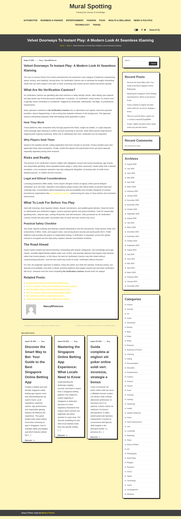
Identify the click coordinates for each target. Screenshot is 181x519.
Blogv (129, 341)
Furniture (130, 395)
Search (153, 30)
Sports (129, 476)
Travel (97, 25)
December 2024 (133, 232)
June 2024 (131, 259)
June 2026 (131, 173)
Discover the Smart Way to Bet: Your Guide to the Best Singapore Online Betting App (140, 86)
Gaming (130, 399)
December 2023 (133, 286)
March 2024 (131, 272)
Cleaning (130, 354)
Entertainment (75, 20)
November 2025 (133, 205)
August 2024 (131, 250)
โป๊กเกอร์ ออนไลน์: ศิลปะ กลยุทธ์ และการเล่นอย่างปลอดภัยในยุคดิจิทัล (140, 117)
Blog (41, 60)
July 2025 (130, 223)
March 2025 (131, 227)
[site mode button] (136, 30)
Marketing (130, 435)
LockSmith (131, 431)
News (129, 440)
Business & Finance (52, 20)
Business (130, 345)
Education (131, 368)
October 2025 (132, 209)
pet (128, 449)
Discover (28, 440)
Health (129, 408)
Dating (129, 359)
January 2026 (132, 196)
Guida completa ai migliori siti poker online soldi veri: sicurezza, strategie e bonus (141, 108)
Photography (132, 453)
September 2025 (133, 214)
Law (128, 426)
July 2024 (130, 254)
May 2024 (130, 263)
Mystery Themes (48, 513)
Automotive (30, 20)
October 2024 (132, 241)
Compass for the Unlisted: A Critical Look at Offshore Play (95, 325)
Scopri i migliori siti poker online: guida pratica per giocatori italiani (141, 125)
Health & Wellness (119, 20)
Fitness (130, 386)
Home (129, 417)
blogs (129, 336)
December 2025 (133, 200)
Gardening (131, 404)
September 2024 (133, 245)
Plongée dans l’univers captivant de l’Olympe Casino (42, 325)
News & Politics (143, 20)
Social (129, 472)
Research (130, 467)
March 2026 (131, 187)
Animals (130, 309)
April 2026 (131, 182)
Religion (130, 462)
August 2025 (131, 218)
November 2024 (133, 236)
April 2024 (131, 268)
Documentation (132, 363)
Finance (130, 381)
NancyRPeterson (51, 60)
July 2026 (130, 169)
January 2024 (132, 281)
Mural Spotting (90, 6)
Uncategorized (132, 490)
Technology (82, 25)
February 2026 (132, 191)
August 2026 (131, 164)
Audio (129, 318)
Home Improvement (134, 422)
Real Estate (131, 458)
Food (102, 20)
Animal (129, 305)
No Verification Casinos (59, 193)
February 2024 (132, 277)
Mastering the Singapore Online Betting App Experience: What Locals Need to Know (141, 97)
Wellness (130, 494)
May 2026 (130, 178)
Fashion (91, 20)
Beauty (129, 327)
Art (128, 314)
